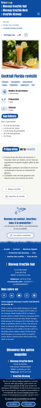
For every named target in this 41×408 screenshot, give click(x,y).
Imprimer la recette (17, 196)
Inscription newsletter (22, 235)
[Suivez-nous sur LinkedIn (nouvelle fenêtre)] (11, 295)
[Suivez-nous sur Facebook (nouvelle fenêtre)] (4, 295)
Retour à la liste (14, 189)
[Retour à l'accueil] (10, 2)
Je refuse (13, 404)
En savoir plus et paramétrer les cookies (20, 399)
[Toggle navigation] (38, 14)
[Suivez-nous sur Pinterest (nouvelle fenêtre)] (34, 295)
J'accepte (28, 404)
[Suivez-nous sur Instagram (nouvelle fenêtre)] (26, 295)
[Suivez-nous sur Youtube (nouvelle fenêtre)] (19, 295)
